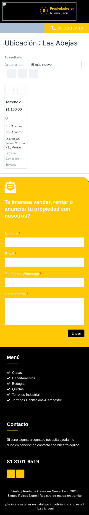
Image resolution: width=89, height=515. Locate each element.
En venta (10, 164)
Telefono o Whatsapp (23, 274)
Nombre (12, 234)
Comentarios (16, 294)
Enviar (76, 333)
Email (10, 254)
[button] (22, 28)
